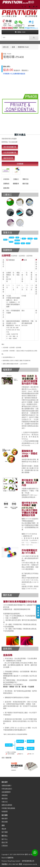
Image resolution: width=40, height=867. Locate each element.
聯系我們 (5, 818)
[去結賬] (36, 6)
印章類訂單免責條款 (8, 808)
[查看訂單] (30, 6)
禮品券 (4, 829)
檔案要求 (16, 183)
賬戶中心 (5, 839)
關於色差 (25, 183)
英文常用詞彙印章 (9, 147)
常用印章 (8, 758)
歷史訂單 (5, 842)
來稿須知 (5, 795)
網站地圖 (5, 822)
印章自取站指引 (7, 789)
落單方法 (25, 179)
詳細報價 (20, 164)
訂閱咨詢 (5, 846)
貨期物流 (6, 183)
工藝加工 (16, 179)
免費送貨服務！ (7, 785)
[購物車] (33, 6)
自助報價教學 (6, 792)
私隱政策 (5, 811)
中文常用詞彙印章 (9, 152)
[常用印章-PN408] (6, 170)
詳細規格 (6, 179)
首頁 (13, 47)
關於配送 (5, 798)
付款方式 (5, 802)
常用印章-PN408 (23, 47)
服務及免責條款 (7, 805)
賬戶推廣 (5, 832)
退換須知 (6, 188)
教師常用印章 (8, 158)
